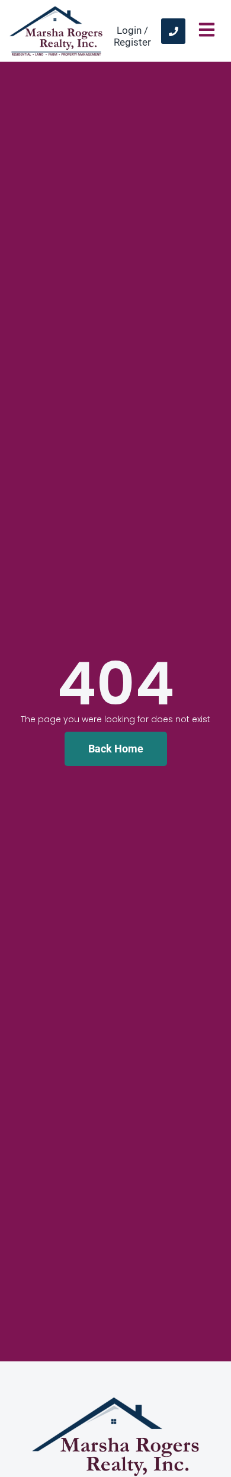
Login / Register (132, 36)
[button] (206, 30)
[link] (173, 31)
